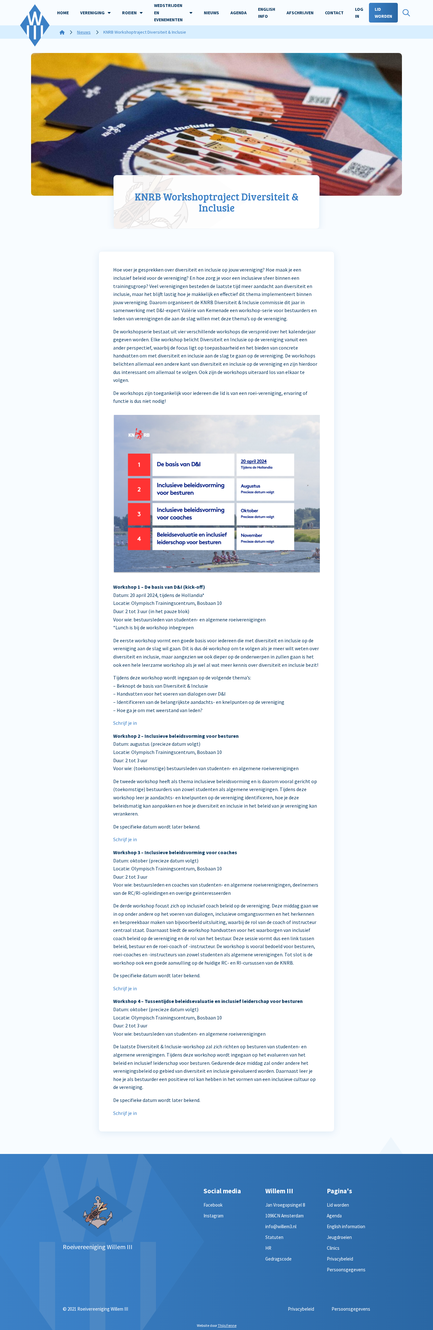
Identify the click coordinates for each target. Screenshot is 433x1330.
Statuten (274, 1237)
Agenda (334, 1216)
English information (346, 1226)
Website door (216, 1325)
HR (268, 1248)
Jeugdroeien (339, 1237)
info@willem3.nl (280, 1226)
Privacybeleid (340, 1259)
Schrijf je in (125, 723)
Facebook (213, 1205)
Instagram (213, 1216)
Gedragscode (278, 1259)
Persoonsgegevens (346, 1270)
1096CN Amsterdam (284, 1216)
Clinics (333, 1248)
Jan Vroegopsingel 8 (285, 1205)
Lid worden (338, 1205)
